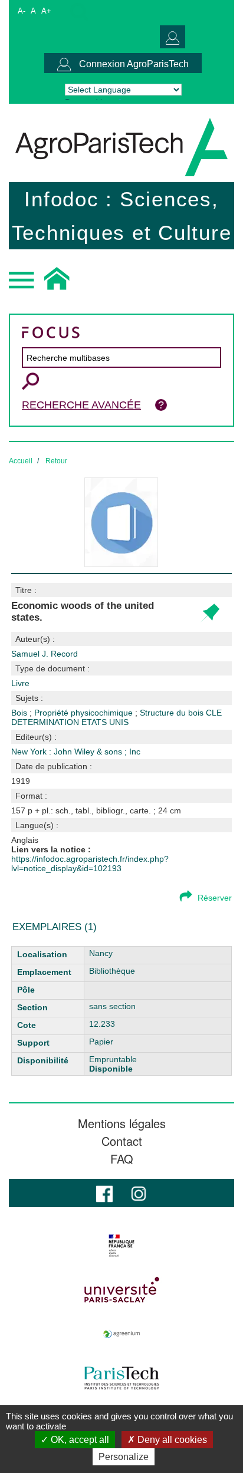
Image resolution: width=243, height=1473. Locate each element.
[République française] (121, 1245)
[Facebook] (104, 1193)
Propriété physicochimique (84, 712)
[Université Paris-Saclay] (121, 1289)
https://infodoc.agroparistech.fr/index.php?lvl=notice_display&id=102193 (90, 863)
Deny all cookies (171, 1440)
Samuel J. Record (44, 653)
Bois (20, 712)
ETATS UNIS (105, 722)
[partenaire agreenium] (121, 1334)
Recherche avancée (81, 405)
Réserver (215, 897)
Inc (134, 751)
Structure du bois (173, 712)
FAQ (121, 1159)
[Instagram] (138, 1193)
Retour (56, 461)
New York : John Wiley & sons (67, 751)
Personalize (123, 1457)
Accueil (20, 461)
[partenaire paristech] (121, 1378)
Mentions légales (122, 1123)
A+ (46, 10)
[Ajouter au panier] (209, 613)
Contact (121, 1141)
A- (21, 10)
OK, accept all (78, 1440)
